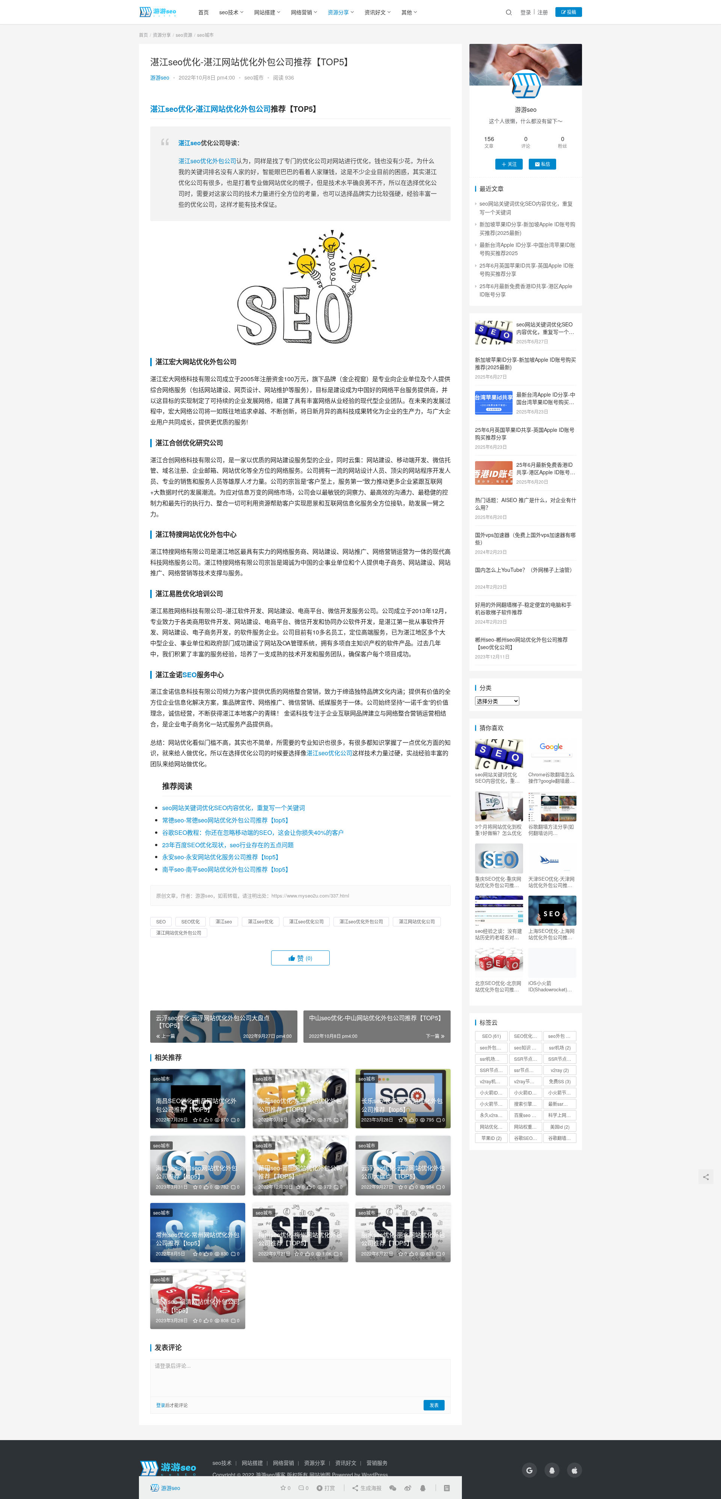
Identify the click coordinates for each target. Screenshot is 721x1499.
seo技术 (228, 12)
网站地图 (319, 1474)
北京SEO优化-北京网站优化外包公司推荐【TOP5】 (498, 986)
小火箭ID (492, 1092)
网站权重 (526, 1126)
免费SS (560, 1081)
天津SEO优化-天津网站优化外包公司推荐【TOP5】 (551, 881)
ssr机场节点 (494, 1058)
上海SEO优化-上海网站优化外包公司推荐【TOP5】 (551, 934)
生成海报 (370, 1487)
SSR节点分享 (562, 1058)
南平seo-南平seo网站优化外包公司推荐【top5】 (226, 869)
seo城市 (254, 77)
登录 (525, 12)
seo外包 (561, 1036)
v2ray (560, 1070)
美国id (560, 1126)
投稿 (571, 12)
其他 (406, 12)
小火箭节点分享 (494, 1104)
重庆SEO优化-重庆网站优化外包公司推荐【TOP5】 (498, 881)
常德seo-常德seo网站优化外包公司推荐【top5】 (226, 820)
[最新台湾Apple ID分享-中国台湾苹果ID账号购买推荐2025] (494, 395)
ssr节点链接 (528, 1070)
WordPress (375, 1474)
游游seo (159, 77)
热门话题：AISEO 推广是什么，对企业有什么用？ (525, 503)
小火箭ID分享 (528, 1092)
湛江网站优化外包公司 (233, 108)
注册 (542, 12)
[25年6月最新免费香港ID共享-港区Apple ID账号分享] (494, 465)
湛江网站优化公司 (417, 921)
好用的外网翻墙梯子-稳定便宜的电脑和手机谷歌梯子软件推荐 (523, 608)
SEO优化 (190, 921)
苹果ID (491, 1138)
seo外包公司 (494, 1047)
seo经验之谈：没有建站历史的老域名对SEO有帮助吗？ (498, 934)
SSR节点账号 (494, 1070)
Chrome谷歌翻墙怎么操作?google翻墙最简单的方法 (551, 777)
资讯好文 (375, 12)
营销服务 (377, 1462)
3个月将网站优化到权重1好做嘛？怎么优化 (498, 829)
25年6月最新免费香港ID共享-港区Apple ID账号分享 (545, 472)
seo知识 (525, 1047)
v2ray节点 (527, 1081)
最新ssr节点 (562, 1104)
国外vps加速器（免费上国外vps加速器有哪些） (525, 538)
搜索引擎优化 (528, 1104)
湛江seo (189, 142)
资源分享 (338, 12)
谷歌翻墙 (560, 1138)
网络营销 (301, 12)
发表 (434, 1405)
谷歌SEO (526, 1138)
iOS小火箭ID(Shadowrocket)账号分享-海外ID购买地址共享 (551, 986)
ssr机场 (560, 1047)
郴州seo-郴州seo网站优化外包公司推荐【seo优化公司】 (521, 643)
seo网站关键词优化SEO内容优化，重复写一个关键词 (233, 807)
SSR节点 (526, 1058)
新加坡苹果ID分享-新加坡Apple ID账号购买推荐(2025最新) (525, 363)
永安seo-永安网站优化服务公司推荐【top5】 (222, 856)
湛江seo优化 (171, 108)
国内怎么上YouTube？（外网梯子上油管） (525, 569)
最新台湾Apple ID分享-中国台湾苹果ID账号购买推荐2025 (545, 402)
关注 (512, 164)
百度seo (525, 1115)
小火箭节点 (562, 1092)
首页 (203, 12)
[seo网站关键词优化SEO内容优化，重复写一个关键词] (494, 325)
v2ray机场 (493, 1081)
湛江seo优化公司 (329, 753)
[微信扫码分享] (393, 1487)
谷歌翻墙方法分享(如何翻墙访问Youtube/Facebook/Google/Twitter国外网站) (551, 829)
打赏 (324, 1487)
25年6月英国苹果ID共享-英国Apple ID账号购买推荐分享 (525, 433)
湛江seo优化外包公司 (207, 160)
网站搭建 (264, 12)
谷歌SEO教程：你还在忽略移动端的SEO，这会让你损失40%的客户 (253, 832)
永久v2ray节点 (494, 1115)
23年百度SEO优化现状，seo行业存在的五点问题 (228, 844)
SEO (190, 675)
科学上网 (560, 1115)
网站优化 (492, 1126)
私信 (545, 164)
